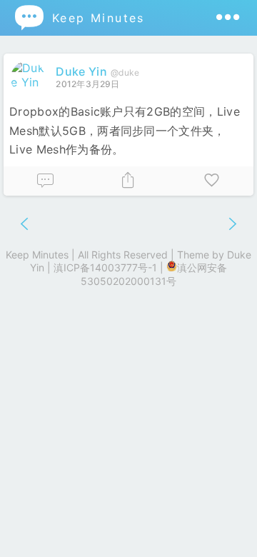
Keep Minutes (79, 17)
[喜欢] (212, 181)
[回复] (45, 181)
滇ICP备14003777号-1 (105, 267)
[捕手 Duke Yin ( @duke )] (30, 82)
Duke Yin (81, 71)
